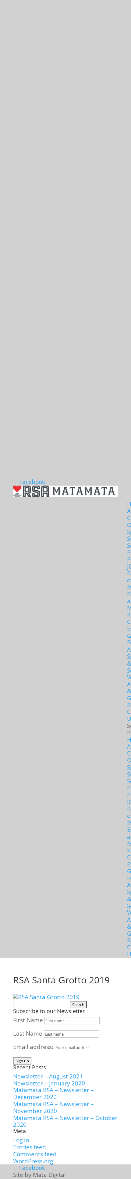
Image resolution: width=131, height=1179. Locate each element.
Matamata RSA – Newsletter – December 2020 (53, 1093)
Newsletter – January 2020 (49, 1083)
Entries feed (29, 1147)
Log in (21, 1140)
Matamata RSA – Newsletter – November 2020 (53, 1107)
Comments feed (35, 1154)
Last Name (27, 1033)
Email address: (34, 1047)
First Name (28, 1020)
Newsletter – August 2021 (48, 1076)
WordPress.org (33, 1161)
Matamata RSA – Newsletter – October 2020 (65, 1121)
